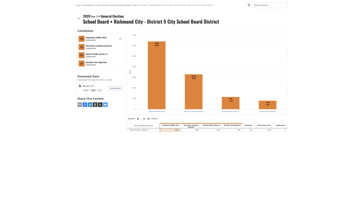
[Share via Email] (79, 104)
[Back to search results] (79, 18)
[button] (93, 90)
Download (115, 88)
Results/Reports (88, 5)
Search (135, 5)
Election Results (102, 5)
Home (78, 5)
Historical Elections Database (120, 5)
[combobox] (270, 5)
